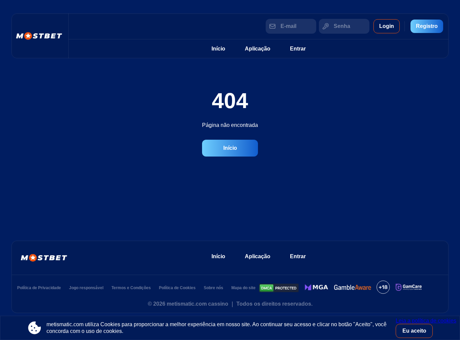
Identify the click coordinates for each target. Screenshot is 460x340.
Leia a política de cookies (426, 321)
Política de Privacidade (39, 287)
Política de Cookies (177, 287)
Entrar (298, 49)
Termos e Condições (131, 287)
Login (386, 26)
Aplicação (257, 49)
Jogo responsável (86, 287)
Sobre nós (213, 287)
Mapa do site (243, 287)
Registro (427, 26)
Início (218, 49)
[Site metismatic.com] (40, 35)
